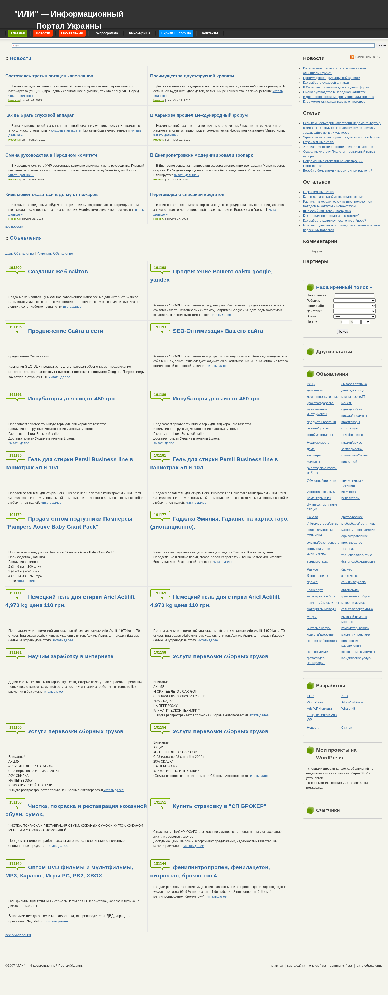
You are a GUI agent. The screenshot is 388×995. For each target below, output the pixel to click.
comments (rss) (341, 966)
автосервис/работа (321, 596)
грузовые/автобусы (355, 596)
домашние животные (323, 397)
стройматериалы (320, 435)
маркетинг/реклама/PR (358, 530)
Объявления (26, 238)
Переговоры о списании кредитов (187, 194)
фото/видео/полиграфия (316, 660)
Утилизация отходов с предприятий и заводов (338, 147)
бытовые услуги (319, 628)
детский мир (316, 390)
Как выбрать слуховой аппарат (39, 115)
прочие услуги (317, 652)
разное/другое (318, 428)
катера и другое (353, 603)
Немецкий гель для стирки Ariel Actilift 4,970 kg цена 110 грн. (70, 601)
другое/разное (352, 517)
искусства (348, 492)
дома (311, 449)
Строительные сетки (318, 142)
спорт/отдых (350, 428)
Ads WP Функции (319, 709)
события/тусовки (353, 582)
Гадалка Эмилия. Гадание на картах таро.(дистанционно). (219, 523)
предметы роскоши (321, 422)
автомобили (350, 590)
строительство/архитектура (318, 551)
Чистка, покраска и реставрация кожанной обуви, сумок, (76, 810)
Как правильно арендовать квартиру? (331, 216)
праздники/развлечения (351, 643)
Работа (312, 517)
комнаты (313, 462)
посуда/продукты (354, 416)
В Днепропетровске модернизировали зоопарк (201, 155)
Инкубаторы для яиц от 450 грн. (72, 398)
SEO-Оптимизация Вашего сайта (218, 331)
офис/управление (354, 536)
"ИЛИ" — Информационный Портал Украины (68, 17)
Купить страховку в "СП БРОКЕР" (219, 806)
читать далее (71, 307)
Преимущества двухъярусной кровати (192, 75)
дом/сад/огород (352, 390)
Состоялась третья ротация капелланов (49, 75)
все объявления (18, 935)
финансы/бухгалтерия (358, 561)
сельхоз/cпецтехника (357, 609)
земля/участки (352, 449)
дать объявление (370, 966)
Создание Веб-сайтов (58, 271)
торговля (348, 549)
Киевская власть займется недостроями (333, 197)
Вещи (311, 384)
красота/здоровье (320, 403)
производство (351, 542)
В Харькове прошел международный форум (199, 115)
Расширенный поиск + (344, 287)
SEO (344, 696)
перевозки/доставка (322, 641)
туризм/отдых (317, 561)
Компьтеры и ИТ (319, 498)
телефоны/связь (353, 435)
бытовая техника (354, 384)
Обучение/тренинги (321, 481)
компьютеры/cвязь (355, 628)
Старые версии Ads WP (322, 717)
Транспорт (315, 590)
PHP (310, 696)
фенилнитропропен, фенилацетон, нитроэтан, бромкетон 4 (210, 871)
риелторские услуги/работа (322, 470)
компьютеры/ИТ (353, 397)
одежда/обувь (351, 409)
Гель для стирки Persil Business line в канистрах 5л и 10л (69, 463)
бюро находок (317, 576)
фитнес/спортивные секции (322, 507)
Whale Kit (348, 709)
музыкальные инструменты (317, 412)
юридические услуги (356, 658)
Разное (312, 569)
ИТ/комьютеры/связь (322, 523)
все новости (14, 226)
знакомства (349, 576)
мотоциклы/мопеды (321, 609)
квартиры (314, 455)
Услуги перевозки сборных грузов (220, 656)
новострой (349, 462)
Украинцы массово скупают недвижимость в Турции (341, 137)
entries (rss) (317, 966)
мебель (346, 403)
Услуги (312, 617)
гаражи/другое (352, 443)
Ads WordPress (352, 702)
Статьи (346, 728)
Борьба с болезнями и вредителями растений (337, 170)
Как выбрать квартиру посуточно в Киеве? (334, 220)
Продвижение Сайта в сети (65, 331)
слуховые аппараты (66, 130)
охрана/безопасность (323, 542)
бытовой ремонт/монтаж (354, 619)
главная (277, 966)
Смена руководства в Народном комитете (51, 155)
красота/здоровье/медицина (320, 532)
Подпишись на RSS (368, 56)
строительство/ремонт (358, 652)
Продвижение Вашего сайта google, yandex (211, 275)
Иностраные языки (321, 492)
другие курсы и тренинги (352, 483)
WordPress (315, 702)
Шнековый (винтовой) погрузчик (327, 211)
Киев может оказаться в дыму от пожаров (51, 194)
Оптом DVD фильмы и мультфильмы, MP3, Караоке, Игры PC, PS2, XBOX (69, 871)
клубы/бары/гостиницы (358, 523)
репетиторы (350, 498)
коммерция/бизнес (355, 455)
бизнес (346, 569)
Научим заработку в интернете (70, 656)
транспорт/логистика (357, 555)
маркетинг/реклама (355, 634)
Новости (20, 58)
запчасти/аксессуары (323, 603)
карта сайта (296, 966)
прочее (312, 582)
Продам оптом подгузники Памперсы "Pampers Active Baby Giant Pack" (69, 523)
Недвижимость (318, 443)
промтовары (350, 422)
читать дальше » (21, 96)
